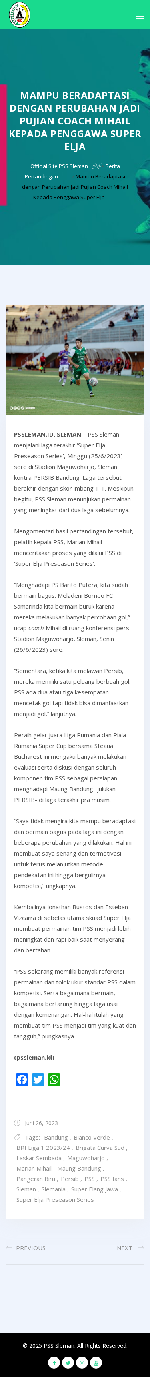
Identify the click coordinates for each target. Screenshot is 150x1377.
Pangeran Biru (35, 1179)
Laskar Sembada (39, 1158)
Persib (70, 1179)
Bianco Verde (92, 1137)
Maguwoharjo (86, 1158)
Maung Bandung (79, 1168)
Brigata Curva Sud (100, 1147)
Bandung (56, 1137)
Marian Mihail (34, 1168)
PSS (89, 1179)
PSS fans (112, 1179)
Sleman (26, 1189)
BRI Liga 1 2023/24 (43, 1147)
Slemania (54, 1189)
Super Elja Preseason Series (55, 1199)
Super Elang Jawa (94, 1189)
